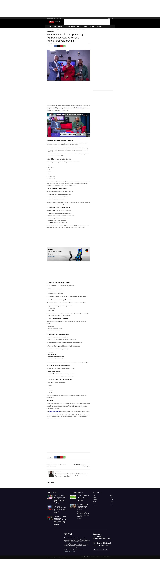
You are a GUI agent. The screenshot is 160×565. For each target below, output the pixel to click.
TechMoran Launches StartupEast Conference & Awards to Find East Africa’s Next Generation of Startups (60, 520)
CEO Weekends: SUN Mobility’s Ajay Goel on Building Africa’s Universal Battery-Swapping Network (60, 499)
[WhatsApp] (64, 46)
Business (52, 31)
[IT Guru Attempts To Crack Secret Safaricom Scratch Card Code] (73, 497)
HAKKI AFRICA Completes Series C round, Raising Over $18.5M (81, 465)
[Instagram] (108, 18)
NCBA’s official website (54, 411)
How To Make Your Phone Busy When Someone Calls (82, 506)
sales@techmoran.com (69, 551)
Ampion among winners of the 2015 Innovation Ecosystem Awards (83, 514)
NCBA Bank (79, 107)
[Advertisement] (37, 8)
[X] (110, 18)
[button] (110, 26)
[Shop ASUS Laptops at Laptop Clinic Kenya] (68, 254)
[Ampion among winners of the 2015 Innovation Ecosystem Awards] (73, 513)
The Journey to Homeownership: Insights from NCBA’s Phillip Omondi (56, 465)
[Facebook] (107, 18)
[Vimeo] (111, 18)
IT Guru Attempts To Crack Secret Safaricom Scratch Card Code (83, 498)
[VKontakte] (103, 550)
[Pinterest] (61, 46)
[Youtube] (112, 18)
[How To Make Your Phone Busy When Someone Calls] (73, 506)
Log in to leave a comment (52, 484)
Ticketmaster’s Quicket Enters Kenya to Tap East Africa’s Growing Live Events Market (60, 509)
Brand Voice (48, 31)
